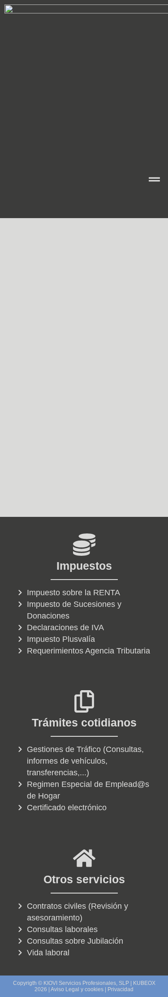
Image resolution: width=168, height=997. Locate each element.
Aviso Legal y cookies (77, 989)
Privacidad (121, 989)
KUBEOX (144, 983)
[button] (155, 180)
